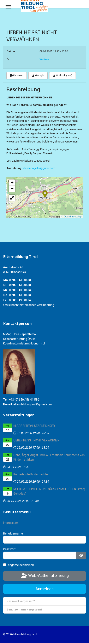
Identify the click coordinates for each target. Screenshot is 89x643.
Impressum (10, 522)
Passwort (9, 549)
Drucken (18, 75)
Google (39, 75)
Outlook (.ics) (63, 75)
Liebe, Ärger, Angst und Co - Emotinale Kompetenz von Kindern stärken (49, 457)
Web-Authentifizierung (48, 575)
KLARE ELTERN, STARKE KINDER (34, 425)
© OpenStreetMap (71, 216)
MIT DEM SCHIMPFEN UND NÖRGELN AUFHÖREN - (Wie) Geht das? (49, 491)
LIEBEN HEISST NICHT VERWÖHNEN (36, 440)
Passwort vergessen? (21, 601)
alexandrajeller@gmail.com (39, 168)
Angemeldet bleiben (20, 565)
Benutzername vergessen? (24, 609)
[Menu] (8, 6)
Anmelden (44, 588)
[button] (45, 193)
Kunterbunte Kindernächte (30, 474)
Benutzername (13, 533)
